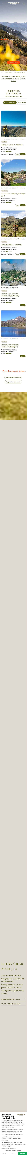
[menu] (23, 4)
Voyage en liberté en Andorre (13, 382)
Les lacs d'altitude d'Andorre (11, 245)
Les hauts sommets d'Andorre (12, 145)
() (23, 39)
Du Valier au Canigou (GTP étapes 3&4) (13, 195)
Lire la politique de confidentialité (9, 1148)
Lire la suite (13, 81)
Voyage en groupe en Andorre (13, 377)
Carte (17, 154)
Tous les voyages (13, 62)
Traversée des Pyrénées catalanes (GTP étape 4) (10, 346)
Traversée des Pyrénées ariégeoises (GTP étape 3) (10, 295)
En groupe (23, 102)
